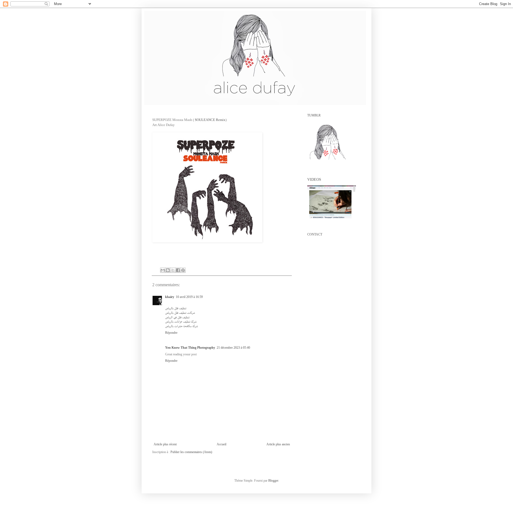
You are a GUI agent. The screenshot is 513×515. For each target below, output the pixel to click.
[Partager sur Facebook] (178, 270)
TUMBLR (314, 115)
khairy (169, 297)
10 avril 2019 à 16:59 (189, 297)
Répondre (171, 333)
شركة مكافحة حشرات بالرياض (181, 326)
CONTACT (314, 234)
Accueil (221, 444)
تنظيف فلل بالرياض (175, 308)
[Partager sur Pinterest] (183, 270)
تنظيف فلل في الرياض (177, 317)
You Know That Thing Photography (190, 347)
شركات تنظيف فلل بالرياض (180, 312)
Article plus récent (165, 444)
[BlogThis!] (167, 270)
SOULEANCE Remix (210, 120)
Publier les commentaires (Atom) (191, 452)
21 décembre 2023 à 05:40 (233, 347)
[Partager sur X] (173, 270)
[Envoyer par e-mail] (162, 270)
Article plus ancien (278, 444)
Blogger (273, 480)
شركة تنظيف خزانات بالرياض (181, 321)
